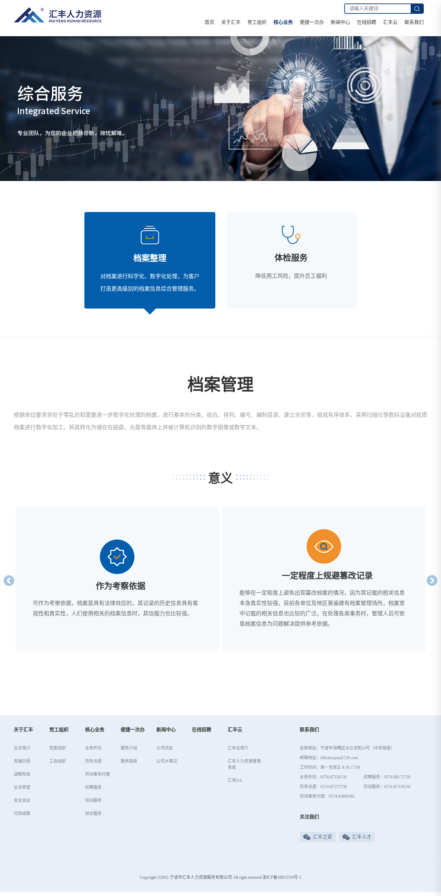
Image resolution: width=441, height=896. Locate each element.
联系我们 (414, 22)
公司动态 (164, 748)
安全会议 (22, 800)
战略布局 (22, 774)
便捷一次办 (312, 22)
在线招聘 (366, 22)
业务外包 (93, 748)
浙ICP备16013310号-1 (282, 877)
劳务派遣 (93, 761)
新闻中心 (340, 22)
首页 (209, 22)
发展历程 (22, 761)
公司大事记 (166, 761)
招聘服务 (93, 787)
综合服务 (93, 813)
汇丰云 (390, 22)
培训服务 (93, 800)
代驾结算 (22, 813)
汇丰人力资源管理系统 (244, 764)
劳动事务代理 (97, 774)
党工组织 (257, 22)
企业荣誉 (22, 787)
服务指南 (129, 761)
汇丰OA (235, 780)
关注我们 (309, 816)
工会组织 (57, 761)
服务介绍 (129, 748)
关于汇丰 (230, 22)
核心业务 (283, 22)
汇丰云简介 (238, 748)
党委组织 (57, 748)
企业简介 (22, 748)
